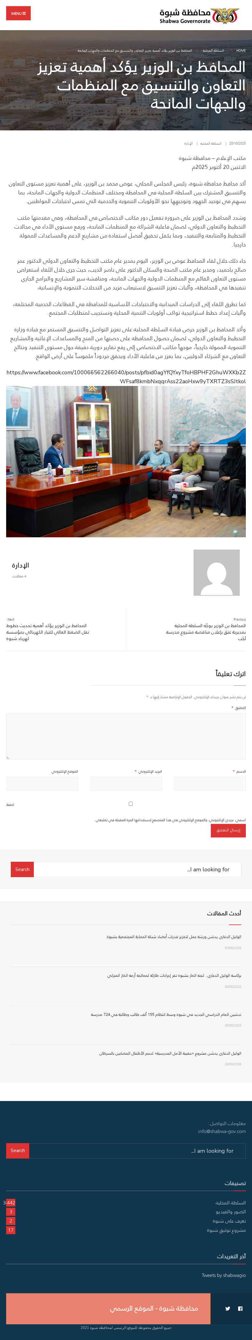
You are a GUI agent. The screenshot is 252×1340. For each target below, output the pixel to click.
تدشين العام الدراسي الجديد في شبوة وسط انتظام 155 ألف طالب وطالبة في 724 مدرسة (166, 1014)
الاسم (239, 771)
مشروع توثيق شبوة (226, 1230)
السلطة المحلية (213, 50)
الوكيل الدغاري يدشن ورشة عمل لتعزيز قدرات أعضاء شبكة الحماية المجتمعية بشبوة (174, 936)
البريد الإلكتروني (148, 771)
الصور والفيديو (231, 1211)
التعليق (238, 707)
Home (241, 50)
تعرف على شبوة (229, 1220)
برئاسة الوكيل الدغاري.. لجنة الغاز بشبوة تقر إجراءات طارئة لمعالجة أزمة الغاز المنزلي (174, 975)
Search (22, 869)
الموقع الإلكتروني (65, 771)
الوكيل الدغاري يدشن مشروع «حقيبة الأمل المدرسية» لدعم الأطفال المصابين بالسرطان (170, 1053)
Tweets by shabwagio (224, 1275)
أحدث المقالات (224, 913)
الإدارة (188, 143)
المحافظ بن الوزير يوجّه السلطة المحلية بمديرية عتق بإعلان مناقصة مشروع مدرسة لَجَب (206, 629)
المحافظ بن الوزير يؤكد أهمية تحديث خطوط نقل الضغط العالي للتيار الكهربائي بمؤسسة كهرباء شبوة (47, 629)
